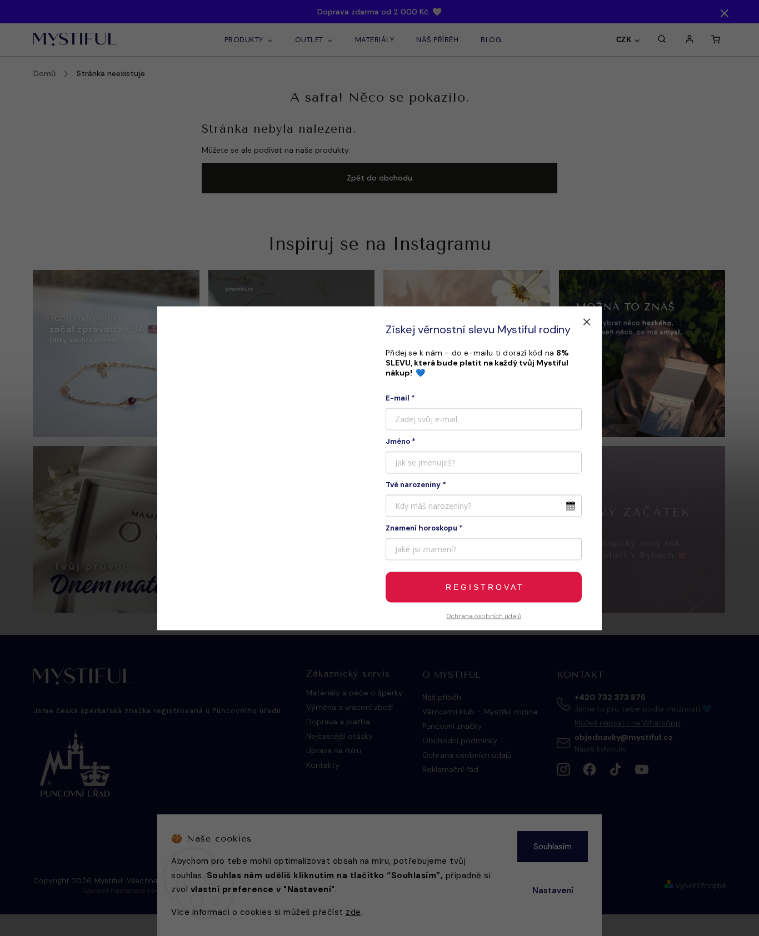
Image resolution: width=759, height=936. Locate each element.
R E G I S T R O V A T (484, 587)
